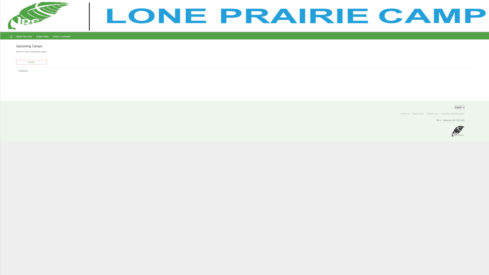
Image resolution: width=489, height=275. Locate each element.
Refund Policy (432, 113)
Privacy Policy (418, 113)
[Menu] (13, 36)
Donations (42, 36)
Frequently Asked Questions (453, 113)
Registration (24, 36)
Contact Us (404, 113)
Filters (31, 62)
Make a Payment (62, 36)
